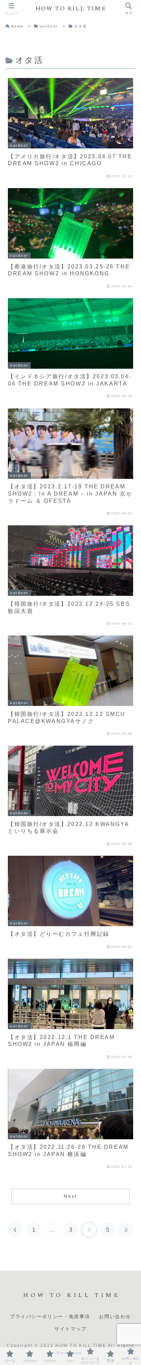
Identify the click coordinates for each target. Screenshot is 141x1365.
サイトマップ (70, 1329)
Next (70, 1196)
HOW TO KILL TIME (70, 8)
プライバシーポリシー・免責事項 (50, 1316)
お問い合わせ (115, 1316)
